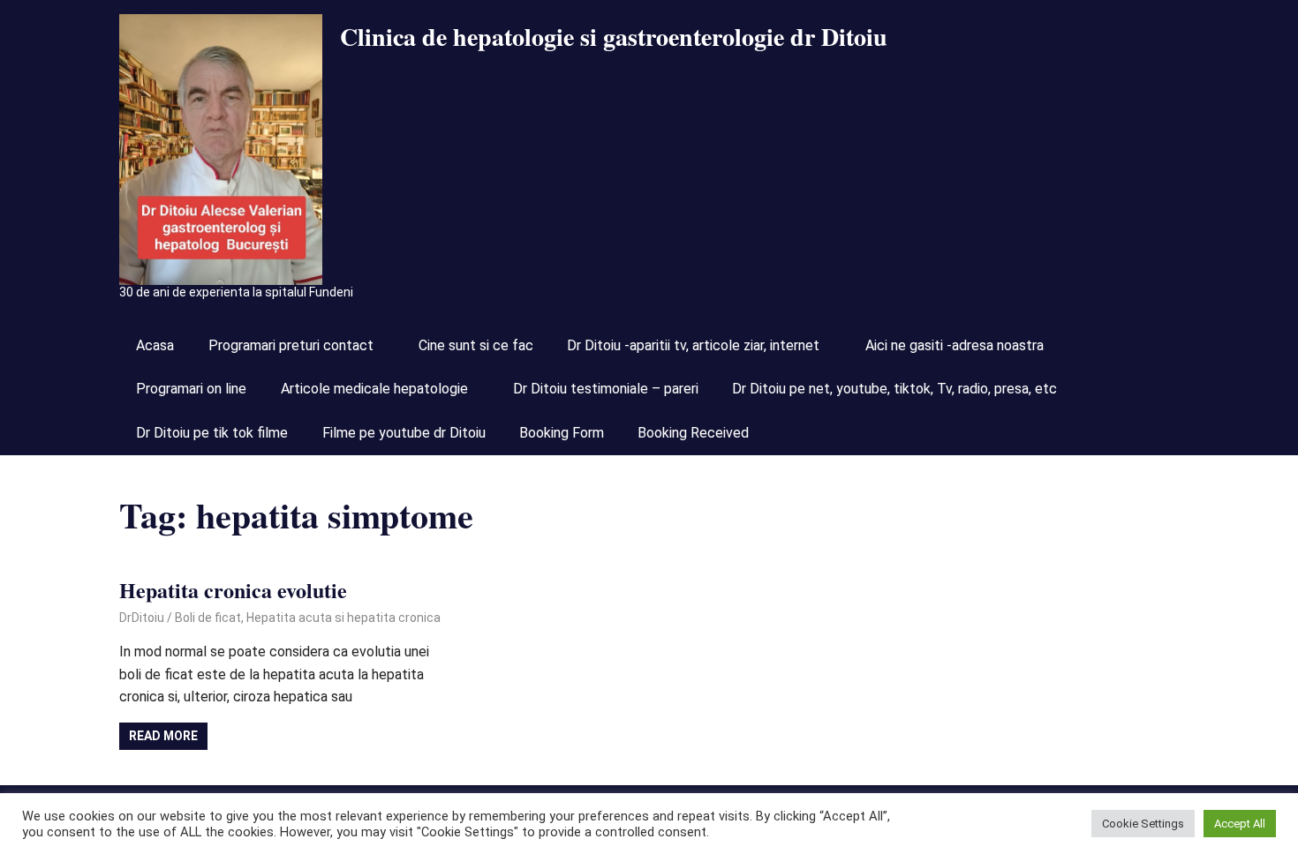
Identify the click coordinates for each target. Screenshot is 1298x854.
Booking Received (693, 432)
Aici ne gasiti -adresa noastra (954, 345)
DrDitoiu (141, 618)
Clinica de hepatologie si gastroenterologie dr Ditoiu (613, 37)
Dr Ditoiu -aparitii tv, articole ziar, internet (693, 345)
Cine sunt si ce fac (476, 345)
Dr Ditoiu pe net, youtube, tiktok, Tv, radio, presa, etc (894, 388)
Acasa (155, 345)
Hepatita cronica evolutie (233, 589)
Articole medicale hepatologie (374, 388)
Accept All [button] (1239, 823)
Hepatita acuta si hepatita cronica (343, 618)
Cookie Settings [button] (1143, 823)
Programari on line (191, 388)
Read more (163, 736)
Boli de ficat (208, 618)
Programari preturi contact (291, 345)
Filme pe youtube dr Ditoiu (404, 432)
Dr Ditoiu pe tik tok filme (212, 432)
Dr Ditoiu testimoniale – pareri (605, 388)
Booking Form (561, 432)
